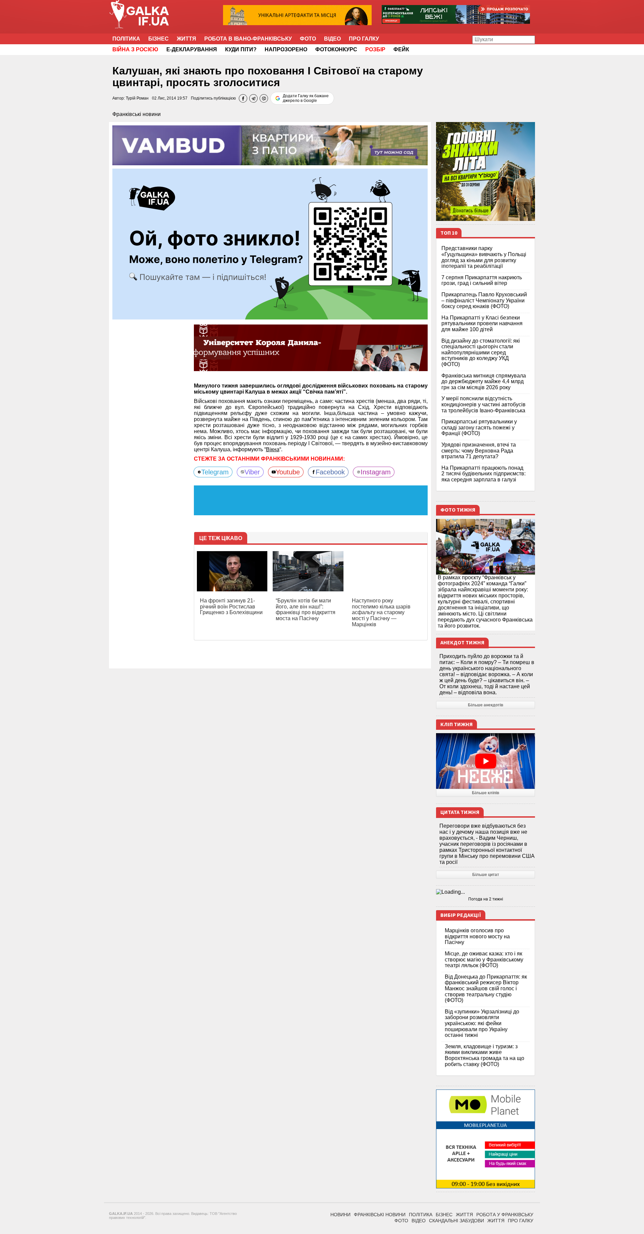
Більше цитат (485, 874)
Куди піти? (241, 49)
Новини (340, 1214)
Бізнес (158, 39)
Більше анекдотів (485, 705)
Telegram (215, 472)
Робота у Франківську (504, 1214)
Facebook (330, 472)
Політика (126, 39)
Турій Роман (137, 98)
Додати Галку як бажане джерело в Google (306, 98)
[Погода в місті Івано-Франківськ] (485, 892)
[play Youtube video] (485, 761)
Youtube (288, 472)
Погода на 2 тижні (485, 899)
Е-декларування (191, 49)
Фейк (401, 49)
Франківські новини (136, 114)
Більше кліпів (485, 792)
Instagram (376, 472)
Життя (186, 39)
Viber (252, 472)
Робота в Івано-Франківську (248, 39)
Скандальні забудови (456, 1220)
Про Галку (364, 39)
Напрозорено (286, 49)
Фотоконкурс (336, 49)
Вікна (272, 449)
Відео (332, 39)
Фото (308, 39)
